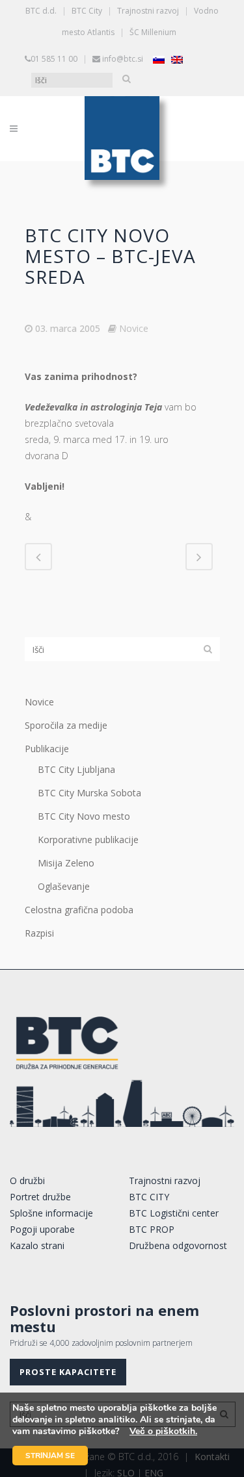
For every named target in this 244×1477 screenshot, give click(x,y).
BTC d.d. (41, 10)
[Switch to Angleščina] (177, 59)
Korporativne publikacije (88, 839)
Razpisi (39, 933)
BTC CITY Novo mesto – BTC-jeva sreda (110, 256)
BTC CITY (149, 1197)
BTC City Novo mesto (84, 816)
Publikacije (47, 748)
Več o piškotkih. (163, 1431)
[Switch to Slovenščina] (159, 59)
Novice (133, 328)
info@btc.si (122, 58)
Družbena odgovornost (178, 1245)
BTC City (87, 10)
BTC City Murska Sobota (89, 793)
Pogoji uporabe (42, 1229)
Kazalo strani (37, 1245)
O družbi (27, 1180)
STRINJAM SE (50, 1455)
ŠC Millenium (152, 32)
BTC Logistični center (174, 1213)
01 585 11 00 (54, 58)
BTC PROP (151, 1229)
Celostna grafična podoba (79, 909)
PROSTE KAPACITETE (68, 1372)
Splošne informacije (51, 1213)
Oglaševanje (64, 886)
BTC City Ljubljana (76, 769)
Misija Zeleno (66, 863)
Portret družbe (40, 1197)
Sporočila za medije (66, 725)
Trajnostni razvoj (148, 10)
